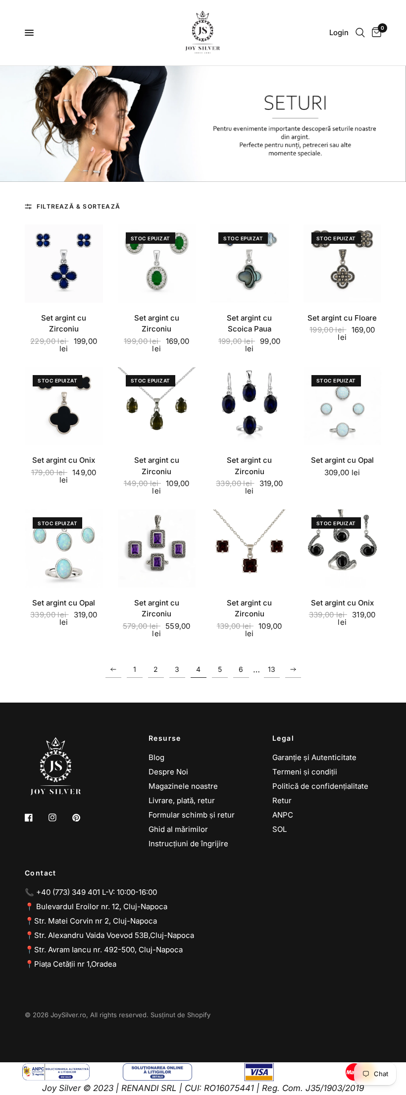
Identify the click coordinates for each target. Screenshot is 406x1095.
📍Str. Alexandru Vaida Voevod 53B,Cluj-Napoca (109, 935)
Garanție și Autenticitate (314, 757)
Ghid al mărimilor (178, 829)
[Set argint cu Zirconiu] (64, 263)
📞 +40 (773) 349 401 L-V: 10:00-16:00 (91, 892)
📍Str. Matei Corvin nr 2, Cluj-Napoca (91, 921)
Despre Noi (168, 771)
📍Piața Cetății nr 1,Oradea (70, 964)
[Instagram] (59, 817)
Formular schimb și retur (192, 815)
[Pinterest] (83, 817)
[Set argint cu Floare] (343, 263)
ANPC (282, 815)
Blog (156, 757)
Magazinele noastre (183, 786)
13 (271, 669)
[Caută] (360, 32)
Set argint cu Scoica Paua (249, 323)
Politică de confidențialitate (320, 786)
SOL (279, 829)
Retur (282, 800)
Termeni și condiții (304, 771)
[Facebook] (36, 817)
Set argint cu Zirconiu (63, 323)
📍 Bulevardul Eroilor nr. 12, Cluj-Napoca (96, 906)
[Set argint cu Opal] (343, 406)
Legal (283, 738)
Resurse (165, 738)
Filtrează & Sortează (78, 206)
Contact (40, 873)
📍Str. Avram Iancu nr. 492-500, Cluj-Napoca (104, 949)
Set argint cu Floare (342, 318)
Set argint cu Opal (342, 460)
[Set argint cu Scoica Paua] (249, 263)
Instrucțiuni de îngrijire (188, 843)
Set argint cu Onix (63, 460)
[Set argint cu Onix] (64, 406)
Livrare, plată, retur (182, 800)
